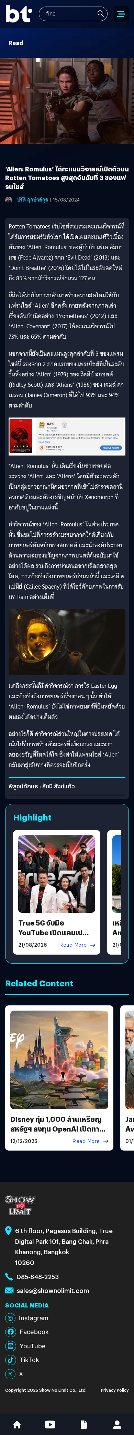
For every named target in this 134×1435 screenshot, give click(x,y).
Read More (73, 945)
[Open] (121, 14)
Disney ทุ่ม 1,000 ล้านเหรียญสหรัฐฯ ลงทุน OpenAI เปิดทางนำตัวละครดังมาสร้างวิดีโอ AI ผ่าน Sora (56, 1133)
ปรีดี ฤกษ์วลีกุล (32, 199)
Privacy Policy (115, 1390)
